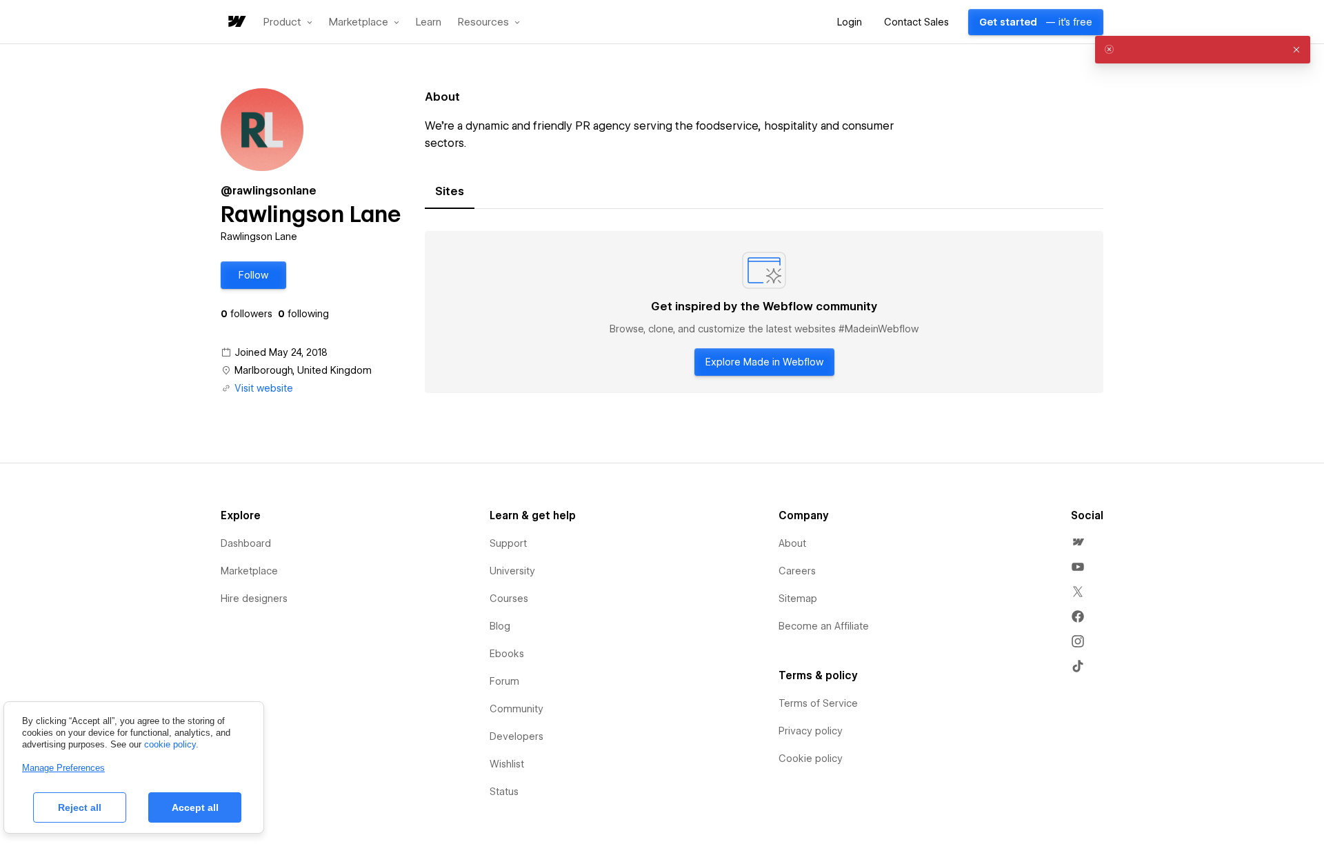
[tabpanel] (764, 312)
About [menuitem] (792, 543)
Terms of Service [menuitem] (818, 703)
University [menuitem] (512, 570)
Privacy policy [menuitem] (811, 730)
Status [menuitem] (504, 791)
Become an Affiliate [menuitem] (824, 626)
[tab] (449, 191)
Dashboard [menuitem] (246, 543)
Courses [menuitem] (509, 598)
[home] (236, 22)
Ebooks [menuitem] (507, 653)
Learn (428, 22)
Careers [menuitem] (797, 570)
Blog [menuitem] (500, 626)
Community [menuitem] (516, 708)
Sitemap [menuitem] (798, 598)
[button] (288, 22)
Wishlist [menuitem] (507, 764)
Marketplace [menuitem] (249, 570)
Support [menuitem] (508, 543)
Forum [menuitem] (504, 681)
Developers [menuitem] (516, 736)
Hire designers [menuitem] (254, 598)
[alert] (1202, 49)
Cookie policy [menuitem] (811, 758)
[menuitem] (1078, 542)
